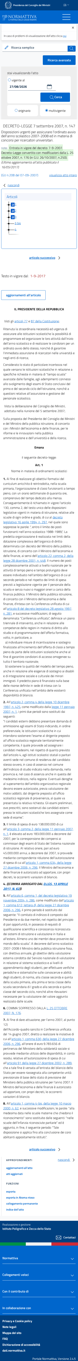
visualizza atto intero (63, 175)
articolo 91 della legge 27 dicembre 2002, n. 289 (39, 1063)
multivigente (57, 110)
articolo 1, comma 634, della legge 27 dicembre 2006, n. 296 (37, 865)
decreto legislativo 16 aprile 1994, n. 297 (33, 519)
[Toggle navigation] (66, 17)
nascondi (13, 185)
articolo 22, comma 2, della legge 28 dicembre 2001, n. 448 (38, 558)
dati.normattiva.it (13, 1350)
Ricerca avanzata (59, 60)
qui (64, 36)
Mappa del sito (11, 1333)
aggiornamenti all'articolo (23, 295)
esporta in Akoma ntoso (20, 1197)
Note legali (9, 1327)
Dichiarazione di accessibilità (21, 1344)
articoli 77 (21, 321)
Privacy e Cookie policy (17, 1321)
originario (24, 110)
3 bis (18, 223)
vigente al (18, 80)
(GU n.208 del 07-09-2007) (19, 175)
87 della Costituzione (45, 321)
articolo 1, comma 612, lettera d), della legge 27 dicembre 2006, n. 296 (38, 905)
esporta (10, 1191)
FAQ (5, 1338)
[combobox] (39, 48)
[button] (49, 87)
